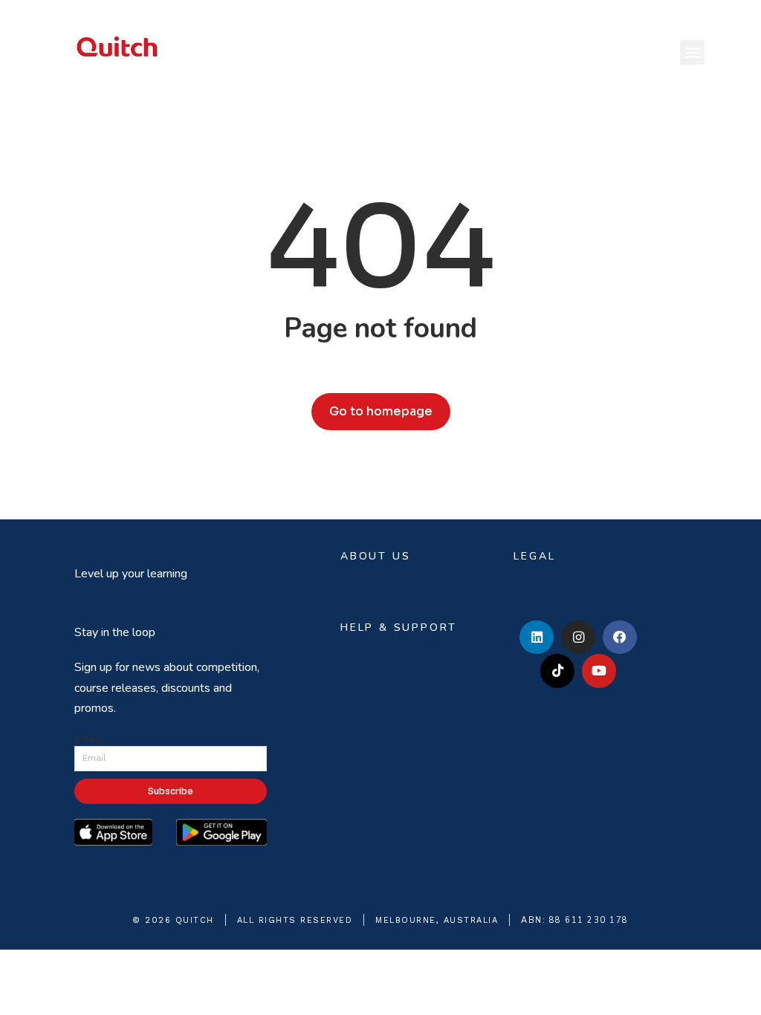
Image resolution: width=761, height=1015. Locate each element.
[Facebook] (620, 637)
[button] (692, 52)
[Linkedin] (536, 637)
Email (90, 739)
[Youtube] (599, 671)
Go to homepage (381, 411)
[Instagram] (578, 637)
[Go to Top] (739, 993)
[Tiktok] (557, 671)
